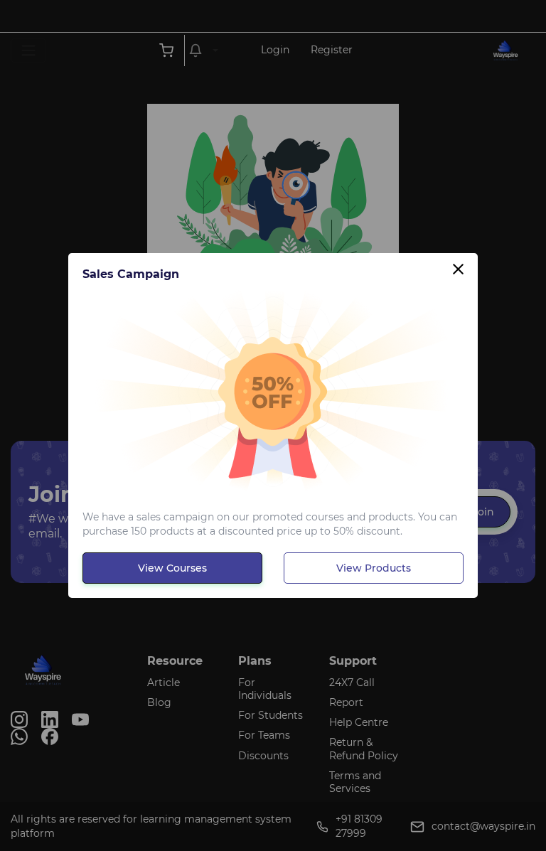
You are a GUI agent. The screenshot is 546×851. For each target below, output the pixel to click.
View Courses (172, 568)
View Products (373, 568)
